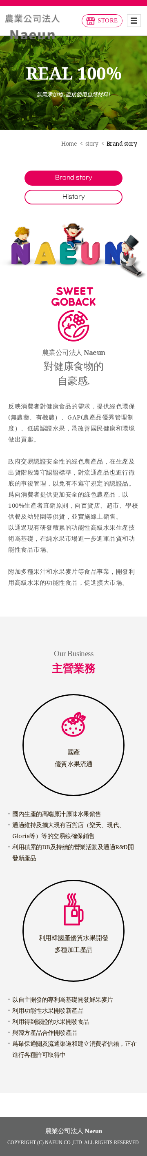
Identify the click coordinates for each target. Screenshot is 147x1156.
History (73, 196)
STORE (108, 20)
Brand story (73, 177)
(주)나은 (32, 26)
